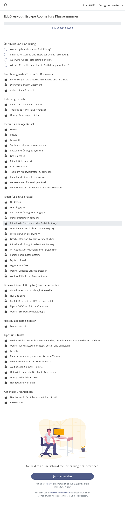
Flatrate (48, 483)
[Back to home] (5, 5)
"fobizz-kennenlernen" (60, 492)
